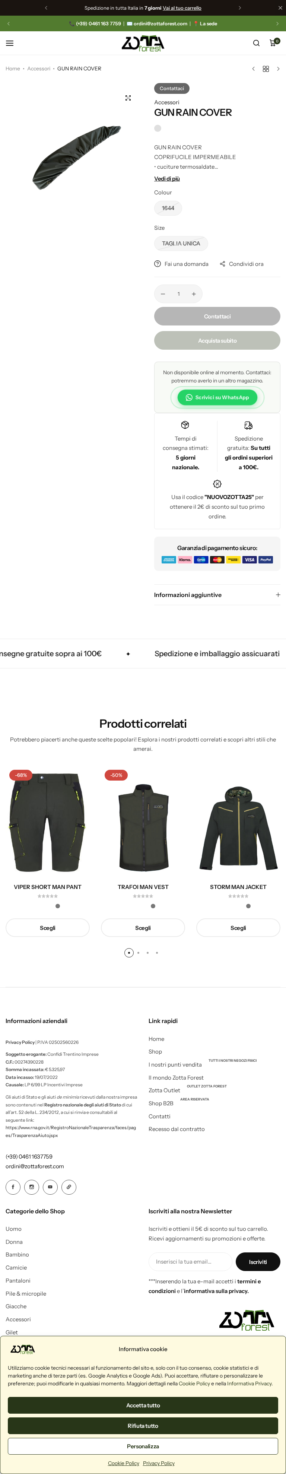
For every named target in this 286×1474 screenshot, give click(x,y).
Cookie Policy (194, 1383)
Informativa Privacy (249, 1383)
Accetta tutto (143, 1405)
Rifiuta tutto (143, 1425)
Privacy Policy (159, 1463)
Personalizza (143, 1446)
